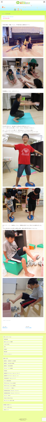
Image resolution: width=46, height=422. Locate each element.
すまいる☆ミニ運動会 (28, 327)
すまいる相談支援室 (7, 380)
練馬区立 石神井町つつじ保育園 (10, 360)
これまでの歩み (6, 344)
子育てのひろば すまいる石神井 (10, 383)
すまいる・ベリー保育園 (8, 368)
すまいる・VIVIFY (7, 395)
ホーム (3, 13)
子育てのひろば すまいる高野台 (10, 385)
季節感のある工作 (5, 327)
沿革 (5, 346)
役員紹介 (5, 349)
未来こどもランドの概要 (8, 341)
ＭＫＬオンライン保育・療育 (9, 400)
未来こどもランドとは (7, 336)
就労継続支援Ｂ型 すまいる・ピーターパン (12, 393)
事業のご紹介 (5, 358)
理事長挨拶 (6, 339)
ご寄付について (6, 409)
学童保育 (5, 370)
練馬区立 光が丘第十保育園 (9, 363)
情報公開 (5, 351)
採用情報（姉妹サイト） (7, 404)
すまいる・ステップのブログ (8, 16)
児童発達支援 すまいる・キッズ (10, 378)
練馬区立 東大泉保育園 (8, 365)
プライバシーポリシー (8, 354)
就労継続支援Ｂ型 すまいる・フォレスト (11, 390)
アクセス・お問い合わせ (7, 407)
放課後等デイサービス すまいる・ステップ (12, 373)
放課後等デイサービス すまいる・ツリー (11, 375)
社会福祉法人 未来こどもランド (23, 419)
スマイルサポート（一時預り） (9, 388)
